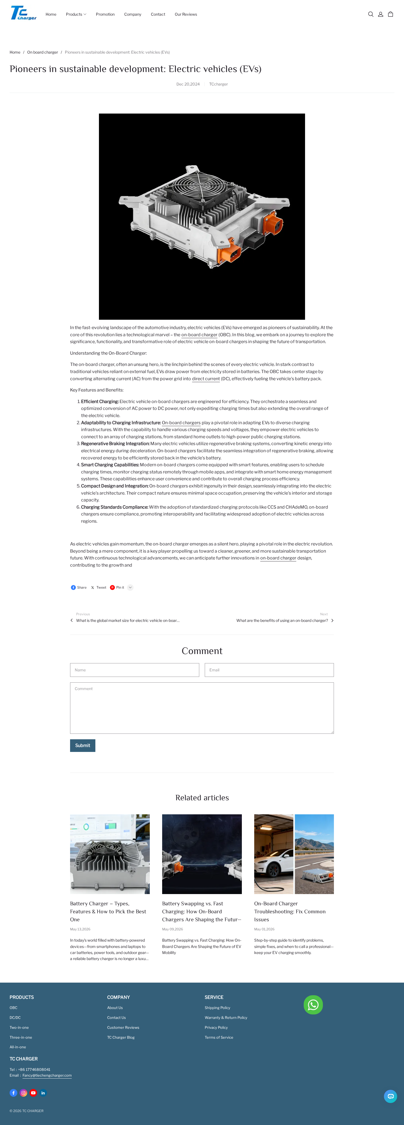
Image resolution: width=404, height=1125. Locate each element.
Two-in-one (19, 1027)
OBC (13, 1007)
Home (15, 52)
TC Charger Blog (121, 1037)
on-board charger (199, 334)
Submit (82, 745)
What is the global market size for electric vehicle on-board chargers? (128, 620)
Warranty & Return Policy (226, 1017)
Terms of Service (219, 1037)
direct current (206, 378)
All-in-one (18, 1047)
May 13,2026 (80, 929)
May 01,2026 (264, 929)
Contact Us (116, 1017)
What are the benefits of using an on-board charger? (282, 620)
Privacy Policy (216, 1027)
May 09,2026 (172, 929)
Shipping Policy (217, 1007)
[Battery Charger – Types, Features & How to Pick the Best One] (110, 854)
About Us (115, 1007)
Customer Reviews (123, 1027)
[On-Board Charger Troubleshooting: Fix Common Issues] (294, 854)
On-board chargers (181, 422)
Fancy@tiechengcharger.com (47, 1075)
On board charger (42, 52)
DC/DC (15, 1017)
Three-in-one (21, 1037)
